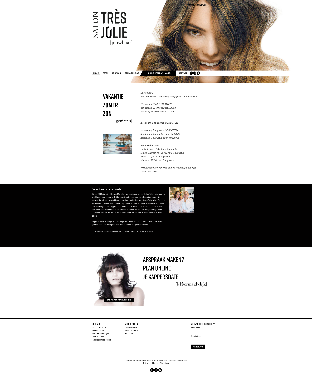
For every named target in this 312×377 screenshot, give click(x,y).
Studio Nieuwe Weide (143, 360)
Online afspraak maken (159, 73)
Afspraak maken (132, 330)
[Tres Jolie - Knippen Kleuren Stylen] (112, 27)
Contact (183, 73)
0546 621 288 (98, 337)
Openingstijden (131, 327)
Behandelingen (132, 73)
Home (96, 73)
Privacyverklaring (150, 363)
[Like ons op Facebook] (191, 73)
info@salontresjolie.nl (101, 340)
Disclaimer (164, 363)
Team (105, 73)
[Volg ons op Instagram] (194, 73)
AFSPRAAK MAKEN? (197, 5)
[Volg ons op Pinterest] (198, 73)
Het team (129, 334)
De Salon (116, 73)
